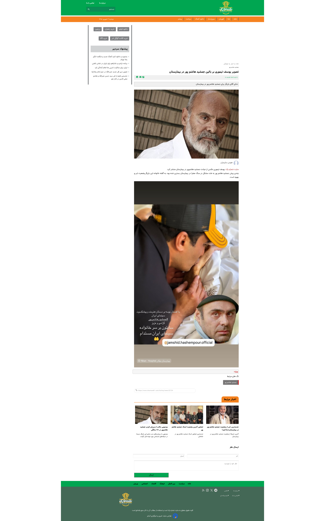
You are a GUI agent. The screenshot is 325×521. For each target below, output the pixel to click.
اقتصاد (154, 483)
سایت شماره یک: (232, 169)
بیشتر (180, 19)
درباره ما (102, 3)
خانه (235, 19)
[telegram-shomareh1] (215, 490)
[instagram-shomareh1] (207, 490)
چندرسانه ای (224, 496)
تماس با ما (90, 3)
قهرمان (221, 19)
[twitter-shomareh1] (211, 490)
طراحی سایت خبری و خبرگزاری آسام (159, 516)
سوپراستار (211, 19)
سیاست (182, 483)
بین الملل (172, 483)
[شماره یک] (125, 505)
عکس (226, 491)
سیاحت (188, 19)
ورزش (136, 483)
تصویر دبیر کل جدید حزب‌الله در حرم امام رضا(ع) (109, 72)
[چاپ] (136, 77)
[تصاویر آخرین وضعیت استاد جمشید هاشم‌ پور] (187, 415)
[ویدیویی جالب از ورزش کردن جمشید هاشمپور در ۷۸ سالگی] (151, 415)
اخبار (232, 64)
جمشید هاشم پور (231, 382)
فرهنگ (162, 483)
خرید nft (103, 38)
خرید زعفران (109, 29)
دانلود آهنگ (199, 19)
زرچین (97, 29)
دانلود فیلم (123, 29)
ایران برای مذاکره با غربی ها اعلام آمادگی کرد (111, 67)
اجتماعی (145, 483)
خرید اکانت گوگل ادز (120, 38)
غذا (229, 19)
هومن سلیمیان (227, 162)
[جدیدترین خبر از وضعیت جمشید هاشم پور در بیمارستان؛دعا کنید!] (222, 415)
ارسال (151, 475)
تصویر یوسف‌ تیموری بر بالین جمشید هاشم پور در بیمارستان (204, 72)
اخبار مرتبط (230, 399)
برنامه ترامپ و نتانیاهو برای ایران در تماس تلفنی (109, 63)
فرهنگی (226, 64)
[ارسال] (140, 77)
